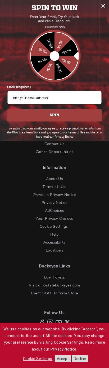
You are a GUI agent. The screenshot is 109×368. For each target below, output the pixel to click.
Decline (80, 359)
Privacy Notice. (64, 349)
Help (54, 234)
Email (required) (18, 87)
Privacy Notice (54, 203)
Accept (63, 359)
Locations (54, 250)
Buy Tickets (54, 277)
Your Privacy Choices (54, 219)
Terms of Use (54, 187)
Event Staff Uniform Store (54, 293)
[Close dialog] (103, 6)
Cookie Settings (54, 226)
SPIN (54, 115)
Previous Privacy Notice (54, 195)
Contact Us (54, 144)
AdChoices (54, 211)
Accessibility (54, 242)
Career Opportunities (55, 152)
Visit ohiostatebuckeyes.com (54, 285)
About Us (54, 179)
